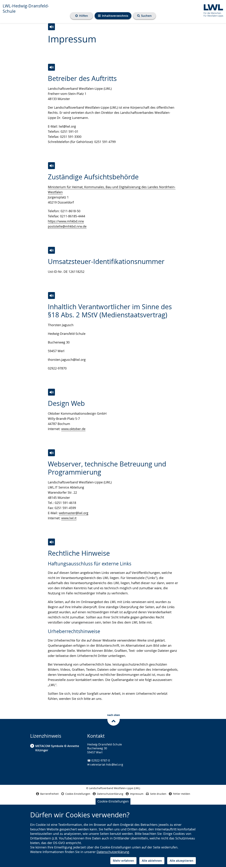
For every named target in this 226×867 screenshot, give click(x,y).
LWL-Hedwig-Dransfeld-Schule (26, 8)
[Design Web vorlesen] (51, 392)
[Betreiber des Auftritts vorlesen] (51, 67)
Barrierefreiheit (49, 793)
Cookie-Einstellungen (113, 801)
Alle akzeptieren (181, 861)
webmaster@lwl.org (73, 513)
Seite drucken (158, 793)
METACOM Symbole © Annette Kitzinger (57, 748)
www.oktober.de (73, 429)
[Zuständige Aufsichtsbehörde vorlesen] (51, 165)
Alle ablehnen (152, 861)
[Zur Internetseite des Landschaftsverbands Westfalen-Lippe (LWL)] (212, 10)
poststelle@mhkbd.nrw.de (67, 226)
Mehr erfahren (123, 861)
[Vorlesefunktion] (51, 26)
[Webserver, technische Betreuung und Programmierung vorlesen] (51, 452)
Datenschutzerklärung (113, 852)
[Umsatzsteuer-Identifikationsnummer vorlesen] (51, 250)
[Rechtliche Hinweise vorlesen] (51, 542)
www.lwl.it (68, 518)
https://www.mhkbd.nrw (66, 221)
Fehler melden (181, 793)
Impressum (136, 793)
